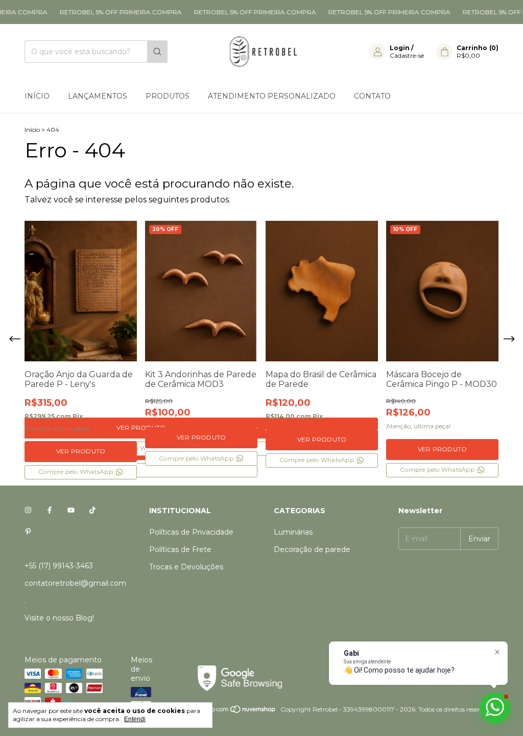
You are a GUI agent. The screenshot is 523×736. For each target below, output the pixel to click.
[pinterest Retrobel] (28, 532)
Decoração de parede (312, 549)
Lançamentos (97, 96)
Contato (372, 96)
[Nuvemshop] (237, 712)
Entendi (135, 719)
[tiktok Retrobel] (92, 510)
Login (400, 48)
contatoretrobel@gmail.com (75, 583)
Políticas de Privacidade (191, 532)
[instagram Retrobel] (28, 510)
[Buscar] (157, 51)
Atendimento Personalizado (272, 96)
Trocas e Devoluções (186, 566)
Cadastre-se (407, 55)
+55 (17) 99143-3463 (59, 565)
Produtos (167, 96)
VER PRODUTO (81, 451)
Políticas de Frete (180, 549)
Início (37, 96)
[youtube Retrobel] (71, 510)
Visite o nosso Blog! (59, 618)
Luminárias (293, 532)
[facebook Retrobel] (49, 510)
